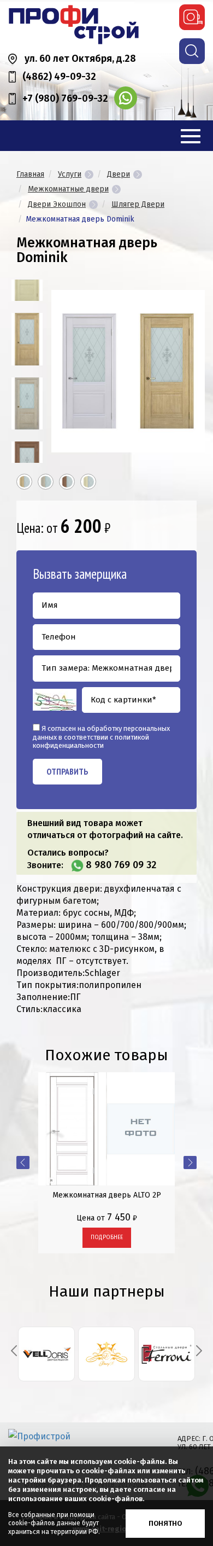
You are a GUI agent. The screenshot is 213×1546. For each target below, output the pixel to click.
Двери (118, 174)
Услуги (69, 174)
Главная (30, 174)
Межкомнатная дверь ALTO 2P (106, 1195)
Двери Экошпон (57, 204)
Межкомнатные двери (68, 189)
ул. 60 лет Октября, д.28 (80, 59)
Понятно (165, 1523)
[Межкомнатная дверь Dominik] (27, 338)
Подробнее (107, 1237)
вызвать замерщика (192, 17)
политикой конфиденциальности (91, 741)
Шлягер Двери (137, 204)
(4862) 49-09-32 (59, 77)
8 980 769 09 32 (121, 865)
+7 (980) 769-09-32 (65, 98)
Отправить (67, 771)
